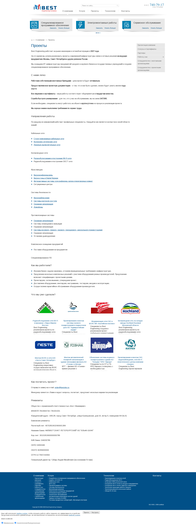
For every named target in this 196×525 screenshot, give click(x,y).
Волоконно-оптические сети (45, 142)
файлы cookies (22, 513)
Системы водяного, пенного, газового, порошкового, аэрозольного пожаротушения (68, 230)
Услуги (51, 476)
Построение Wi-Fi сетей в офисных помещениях (120, 485)
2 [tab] (98, 32)
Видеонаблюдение (41, 198)
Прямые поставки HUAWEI (57, 498)
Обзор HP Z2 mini (110, 491)
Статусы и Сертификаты (147, 49)
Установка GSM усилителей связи (116, 482)
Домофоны (38, 207)
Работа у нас (151, 57)
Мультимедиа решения (56, 489)
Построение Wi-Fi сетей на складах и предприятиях (121, 484)
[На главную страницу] (45, 8)
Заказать (53, 28)
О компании (38, 476)
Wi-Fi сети (52, 484)
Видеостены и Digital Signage (46, 178)
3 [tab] (99, 32)
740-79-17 (154, 4)
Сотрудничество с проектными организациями (149, 69)
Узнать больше (64, 28)
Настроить (95, 512)
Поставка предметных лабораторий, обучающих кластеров (68, 500)
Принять (86, 512)
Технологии (108, 476)
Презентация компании (146, 45)
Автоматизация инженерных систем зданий (63, 496)
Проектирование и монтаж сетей (115, 478)
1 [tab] (96, 32)
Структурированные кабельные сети (49, 139)
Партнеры (141, 53)
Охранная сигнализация (43, 204)
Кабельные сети (54, 482)
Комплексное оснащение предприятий (61, 491)
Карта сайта (160, 507)
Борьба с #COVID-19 (55, 480)
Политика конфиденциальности (145, 507)
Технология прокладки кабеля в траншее (118, 487)
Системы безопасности (56, 487)
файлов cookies (74, 515)
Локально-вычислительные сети (47, 145)
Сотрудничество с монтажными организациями (149, 62)
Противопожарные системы (58, 485)
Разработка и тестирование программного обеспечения (67, 478)
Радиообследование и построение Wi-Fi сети (52, 158)
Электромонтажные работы (58, 493)
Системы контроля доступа (45, 201)
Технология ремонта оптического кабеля (118, 489)
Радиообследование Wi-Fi (113, 480)
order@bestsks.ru (62, 387)
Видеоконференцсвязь (43, 175)
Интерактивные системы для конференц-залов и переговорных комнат (63, 181)
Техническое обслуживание (58, 494)
